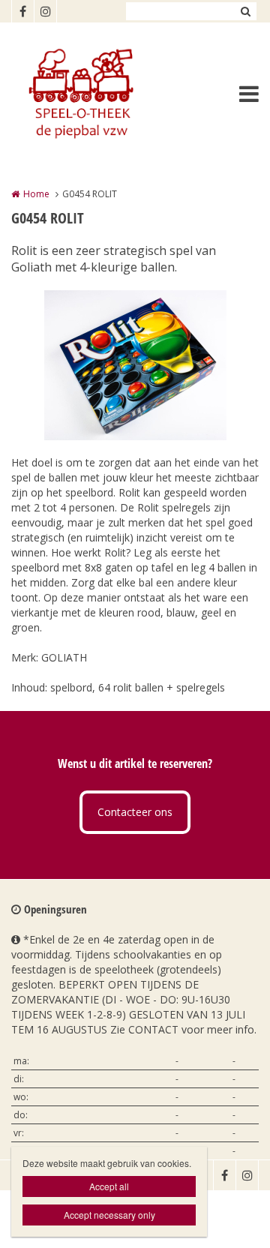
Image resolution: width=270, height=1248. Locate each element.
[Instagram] (45, 11)
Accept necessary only (109, 1214)
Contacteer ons (135, 812)
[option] (135, 365)
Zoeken (245, 11)
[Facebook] (22, 11)
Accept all (109, 1186)
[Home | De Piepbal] (102, 94)
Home (36, 194)
